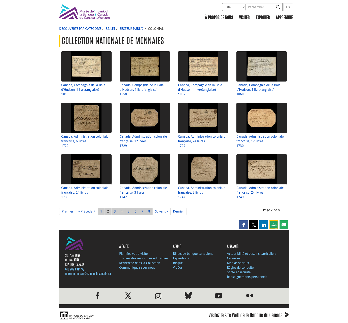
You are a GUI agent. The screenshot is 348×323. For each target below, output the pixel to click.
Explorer (263, 18)
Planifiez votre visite (133, 253)
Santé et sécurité (239, 272)
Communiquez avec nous (137, 267)
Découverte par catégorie (80, 28)
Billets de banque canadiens (193, 253)
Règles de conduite (240, 267)
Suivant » (161, 211)
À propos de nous (219, 18)
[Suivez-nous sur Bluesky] (188, 296)
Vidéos (177, 267)
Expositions (181, 258)
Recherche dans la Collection (139, 263)
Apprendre (284, 18)
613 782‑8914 (72, 269)
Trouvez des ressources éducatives (143, 258)
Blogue (178, 263)
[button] (243, 224)
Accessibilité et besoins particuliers (251, 253)
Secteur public (132, 28)
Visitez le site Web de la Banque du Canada (248, 316)
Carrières (233, 258)
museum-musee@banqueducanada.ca (88, 274)
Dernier (178, 211)
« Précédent (86, 211)
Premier (67, 211)
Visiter (244, 18)
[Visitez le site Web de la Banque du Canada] (115, 315)
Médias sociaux (238, 263)
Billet (110, 28)
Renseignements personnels (247, 276)
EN (288, 7)
